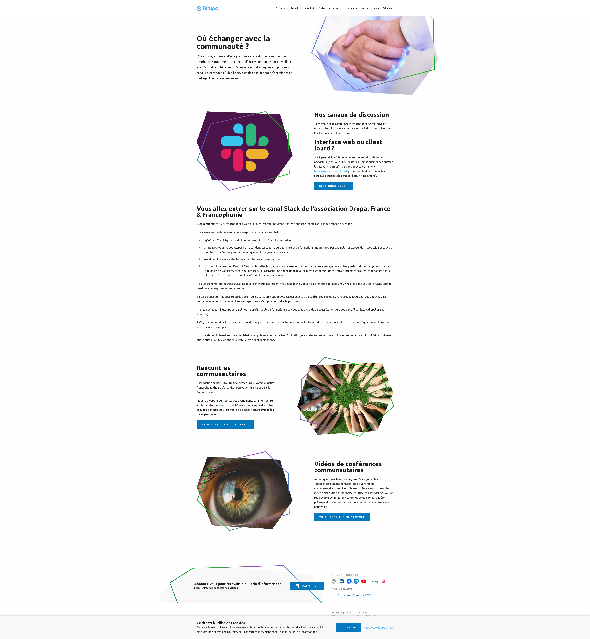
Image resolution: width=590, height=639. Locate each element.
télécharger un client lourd (330, 171)
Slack (334, 581)
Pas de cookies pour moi (378, 627)
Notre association (329, 8)
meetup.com (226, 405)
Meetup (383, 581)
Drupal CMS (308, 8)
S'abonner (310, 585)
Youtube (363, 581)
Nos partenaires (370, 8)
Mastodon (356, 581)
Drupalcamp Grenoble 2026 (354, 595)
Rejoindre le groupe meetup (226, 424)
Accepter (348, 627)
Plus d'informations (305, 631)
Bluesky (373, 581)
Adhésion (388, 8)
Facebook (349, 581)
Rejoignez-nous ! (333, 186)
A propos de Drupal (287, 8)
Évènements (350, 8)
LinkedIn (341, 581)
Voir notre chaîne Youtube (342, 517)
